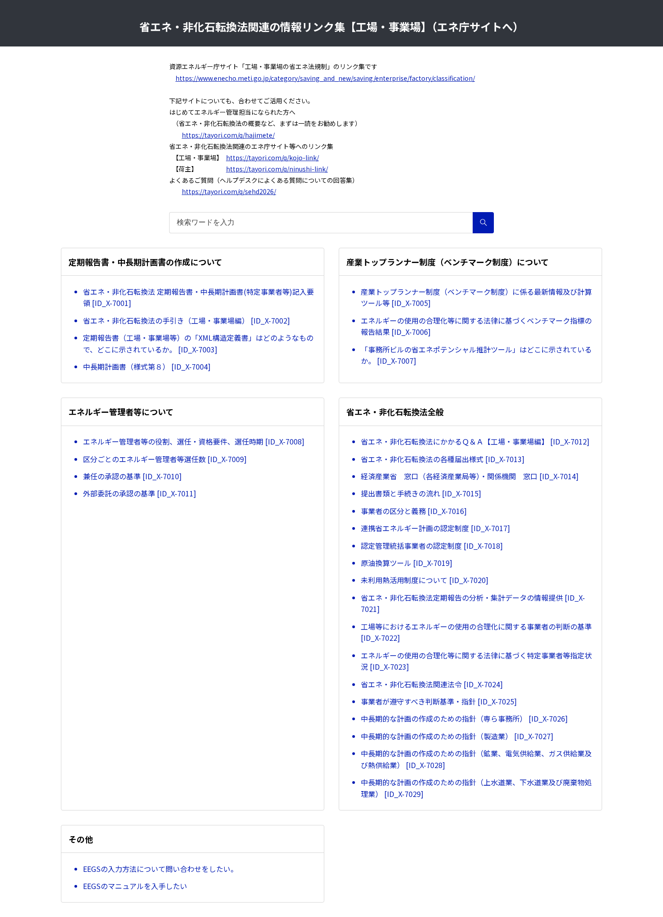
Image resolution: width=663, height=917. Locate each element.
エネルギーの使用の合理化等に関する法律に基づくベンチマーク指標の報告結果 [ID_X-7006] (476, 326)
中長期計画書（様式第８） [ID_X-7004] (147, 366)
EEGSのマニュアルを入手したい (135, 885)
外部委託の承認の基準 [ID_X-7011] (139, 493)
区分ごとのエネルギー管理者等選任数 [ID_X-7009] (165, 459)
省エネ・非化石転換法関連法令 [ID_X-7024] (432, 684)
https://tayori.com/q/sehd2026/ (229, 191)
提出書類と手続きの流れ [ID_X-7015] (421, 493)
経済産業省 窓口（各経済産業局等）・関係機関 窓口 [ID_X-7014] (470, 476)
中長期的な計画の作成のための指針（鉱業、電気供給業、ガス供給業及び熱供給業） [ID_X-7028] (476, 759)
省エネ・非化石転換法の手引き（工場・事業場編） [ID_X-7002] (186, 320)
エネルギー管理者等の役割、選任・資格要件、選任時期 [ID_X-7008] (193, 441)
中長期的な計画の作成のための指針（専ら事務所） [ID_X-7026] (464, 718)
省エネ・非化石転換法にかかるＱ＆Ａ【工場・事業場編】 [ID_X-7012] (475, 441)
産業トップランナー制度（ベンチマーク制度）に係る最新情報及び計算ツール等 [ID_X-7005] (476, 297)
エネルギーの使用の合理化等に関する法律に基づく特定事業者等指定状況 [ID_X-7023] (476, 661)
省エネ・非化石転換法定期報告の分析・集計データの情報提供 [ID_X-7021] (473, 603)
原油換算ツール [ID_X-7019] (406, 562)
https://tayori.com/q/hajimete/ (228, 134)
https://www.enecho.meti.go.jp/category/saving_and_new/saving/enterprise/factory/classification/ (325, 78)
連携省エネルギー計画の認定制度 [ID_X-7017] (435, 528)
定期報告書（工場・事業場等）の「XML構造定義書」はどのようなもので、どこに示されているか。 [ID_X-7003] (198, 343)
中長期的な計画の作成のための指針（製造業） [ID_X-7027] (457, 736)
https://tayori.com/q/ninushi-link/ (277, 168)
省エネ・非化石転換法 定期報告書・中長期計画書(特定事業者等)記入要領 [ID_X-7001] (198, 297)
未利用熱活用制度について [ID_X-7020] (424, 579)
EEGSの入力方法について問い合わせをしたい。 (160, 868)
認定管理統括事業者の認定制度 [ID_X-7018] (432, 545)
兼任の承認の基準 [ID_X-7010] (132, 476)
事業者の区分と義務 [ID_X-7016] (414, 510)
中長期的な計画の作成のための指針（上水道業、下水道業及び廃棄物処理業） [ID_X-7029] (476, 788)
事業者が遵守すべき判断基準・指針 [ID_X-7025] (439, 701)
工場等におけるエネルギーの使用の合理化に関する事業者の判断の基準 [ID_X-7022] (476, 632)
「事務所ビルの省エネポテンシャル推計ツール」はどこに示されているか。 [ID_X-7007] (476, 355)
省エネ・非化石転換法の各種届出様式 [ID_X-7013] (443, 459)
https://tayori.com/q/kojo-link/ (272, 157)
